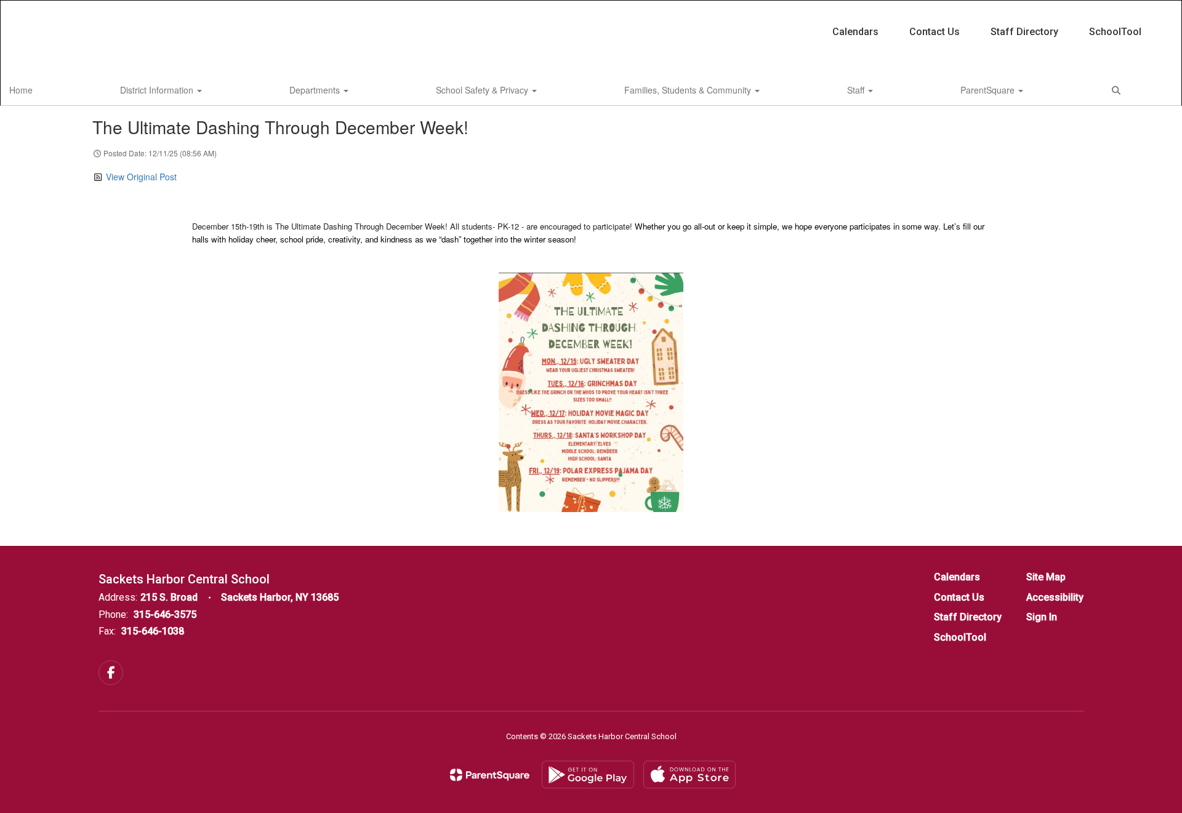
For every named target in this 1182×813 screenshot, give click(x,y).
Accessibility (1055, 597)
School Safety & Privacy (483, 90)
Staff (857, 90)
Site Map (1046, 577)
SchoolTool (1115, 32)
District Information (158, 90)
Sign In (1041, 617)
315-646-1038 (152, 631)
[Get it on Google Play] (588, 774)
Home (21, 90)
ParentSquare (988, 90)
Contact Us (934, 32)
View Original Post (141, 176)
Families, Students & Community (689, 90)
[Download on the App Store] (689, 774)
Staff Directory (1024, 32)
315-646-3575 (165, 614)
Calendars (855, 32)
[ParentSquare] (490, 775)
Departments (315, 90)
